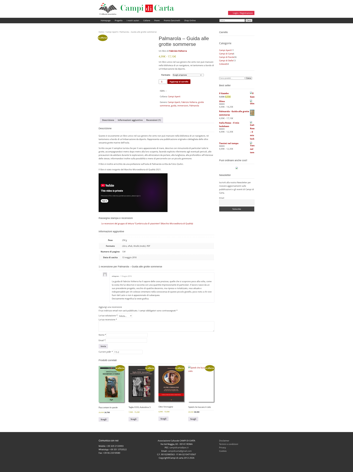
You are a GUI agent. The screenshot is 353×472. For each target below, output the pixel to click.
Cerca (248, 78)
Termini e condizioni (228, 444)
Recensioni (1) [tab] (153, 120)
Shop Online (190, 20)
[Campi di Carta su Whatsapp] (186, 463)
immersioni (182, 105)
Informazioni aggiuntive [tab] (130, 120)
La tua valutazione (108, 315)
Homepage (106, 20)
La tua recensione (108, 319)
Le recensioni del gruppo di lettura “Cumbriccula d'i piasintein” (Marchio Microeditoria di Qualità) (147, 223)
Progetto (118, 20)
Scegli (104, 419)
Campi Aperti (112, 32)
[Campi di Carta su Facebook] (166, 463)
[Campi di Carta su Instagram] (179, 463)
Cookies (223, 451)
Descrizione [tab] (108, 120)
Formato (165, 74)
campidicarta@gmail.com (180, 451)
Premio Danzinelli (172, 20)
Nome (102, 334)
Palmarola (194, 105)
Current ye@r (106, 351)
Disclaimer (224, 440)
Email (102, 340)
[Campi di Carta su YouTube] (173, 463)
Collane (146, 20)
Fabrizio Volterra (189, 102)
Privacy (222, 447)
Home (101, 32)
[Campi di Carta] (136, 8)
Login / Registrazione (242, 13)
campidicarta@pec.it (178, 447)
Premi (157, 20)
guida (173, 105)
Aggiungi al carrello (178, 81)
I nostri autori (133, 20)
